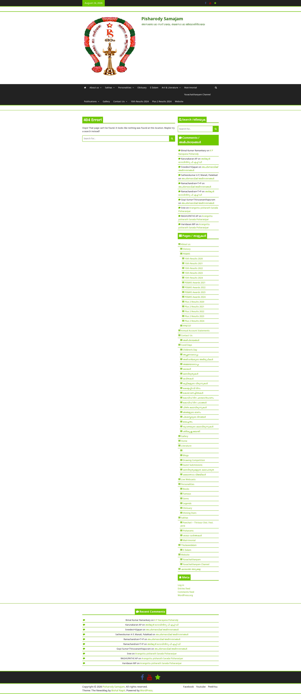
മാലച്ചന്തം (188, 421)
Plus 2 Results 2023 (194, 316)
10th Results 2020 (194, 258)
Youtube (201, 686)
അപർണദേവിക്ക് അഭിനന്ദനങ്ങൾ (198, 178)
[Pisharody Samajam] (85, 87)
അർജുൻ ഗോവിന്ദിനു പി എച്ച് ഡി (161, 624)
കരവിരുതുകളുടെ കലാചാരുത (198, 469)
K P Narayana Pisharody (166, 620)
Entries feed (184, 588)
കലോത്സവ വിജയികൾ (194, 474)
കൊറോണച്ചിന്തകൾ (193, 392)
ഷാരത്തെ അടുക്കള (190, 569)
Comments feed (186, 591)
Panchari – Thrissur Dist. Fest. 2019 (196, 524)
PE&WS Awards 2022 (195, 287)
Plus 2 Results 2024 (161, 101)
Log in (181, 585)
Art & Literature (170, 87)
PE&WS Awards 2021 (195, 282)
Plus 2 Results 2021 (194, 306)
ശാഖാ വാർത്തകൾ (192, 535)
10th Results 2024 (140, 101)
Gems (186, 498)
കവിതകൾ (188, 378)
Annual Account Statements (195, 330)
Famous (187, 493)
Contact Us (119, 101)
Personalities (124, 87)
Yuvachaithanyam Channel (197, 94)
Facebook (188, 686)
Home (184, 440)
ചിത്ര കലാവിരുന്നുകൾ (195, 407)
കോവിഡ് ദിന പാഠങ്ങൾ (194, 402)
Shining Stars (189, 512)
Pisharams (188, 530)
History (186, 248)
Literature (186, 445)
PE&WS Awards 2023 (195, 292)
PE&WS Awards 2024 (195, 296)
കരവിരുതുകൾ (190, 373)
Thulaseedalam (188, 545)
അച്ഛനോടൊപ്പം (190, 354)
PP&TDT (187, 325)
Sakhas (108, 87)
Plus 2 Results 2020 (194, 301)
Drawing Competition (194, 460)
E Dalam (154, 87)
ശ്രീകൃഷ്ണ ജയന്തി (191, 431)
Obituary (142, 87)
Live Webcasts (188, 479)
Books (186, 488)
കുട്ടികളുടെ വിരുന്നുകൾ (195, 383)
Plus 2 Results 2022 (194, 311)
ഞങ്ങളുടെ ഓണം (192, 412)
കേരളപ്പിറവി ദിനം (191, 388)
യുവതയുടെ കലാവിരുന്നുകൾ (198, 426)
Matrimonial (190, 87)
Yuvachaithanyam (192, 559)
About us (94, 87)
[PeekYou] (215, 2)
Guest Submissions (192, 464)
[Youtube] (210, 2)
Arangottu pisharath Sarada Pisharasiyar (156, 653)
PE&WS (186, 253)
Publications (90, 101)
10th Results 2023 (194, 272)
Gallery (106, 101)
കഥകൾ (187, 368)
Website (179, 101)
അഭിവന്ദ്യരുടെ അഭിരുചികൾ (198, 359)
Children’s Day (190, 349)
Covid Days (186, 344)
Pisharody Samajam (162, 19)
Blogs (186, 455)
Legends (187, 503)
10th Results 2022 (194, 268)
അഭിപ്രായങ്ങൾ (191, 340)
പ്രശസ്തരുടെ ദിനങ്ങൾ (194, 416)
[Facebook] (205, 2)
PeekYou (213, 686)
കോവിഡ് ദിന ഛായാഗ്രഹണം (198, 397)
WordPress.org (185, 595)
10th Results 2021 (194, 263)
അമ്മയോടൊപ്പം (191, 364)
